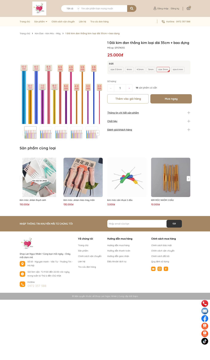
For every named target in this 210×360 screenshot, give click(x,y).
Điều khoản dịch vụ (116, 261)
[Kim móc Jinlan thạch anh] (39, 177)
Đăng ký (175, 8)
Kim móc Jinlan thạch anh (33, 200)
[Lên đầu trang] (205, 348)
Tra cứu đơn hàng (99, 21)
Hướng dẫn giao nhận (118, 256)
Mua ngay (171, 99)
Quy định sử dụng (160, 261)
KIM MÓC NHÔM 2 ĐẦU (162, 200)
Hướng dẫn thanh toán (118, 250)
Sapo (135, 296)
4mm (129, 69)
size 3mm (163, 69)
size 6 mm (178, 69)
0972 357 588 (183, 21)
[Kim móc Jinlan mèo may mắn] (83, 177)
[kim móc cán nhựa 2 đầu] (127, 177)
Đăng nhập (162, 8)
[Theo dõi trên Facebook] (166, 268)
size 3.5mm (116, 69)
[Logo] (39, 8)
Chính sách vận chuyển (63, 21)
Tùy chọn (39, 194)
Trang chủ (25, 21)
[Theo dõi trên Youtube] (153, 268)
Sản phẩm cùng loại (38, 148)
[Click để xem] (61, 82)
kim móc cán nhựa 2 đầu (120, 200)
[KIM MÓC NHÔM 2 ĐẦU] (170, 177)
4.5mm (140, 69)
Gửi (174, 223)
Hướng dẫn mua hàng (118, 245)
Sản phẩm (39, 21)
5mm (151, 69)
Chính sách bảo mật (161, 245)
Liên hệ (82, 21)
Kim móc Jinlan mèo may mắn (79, 200)
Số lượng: (111, 81)
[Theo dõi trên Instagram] (159, 268)
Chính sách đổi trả (160, 256)
